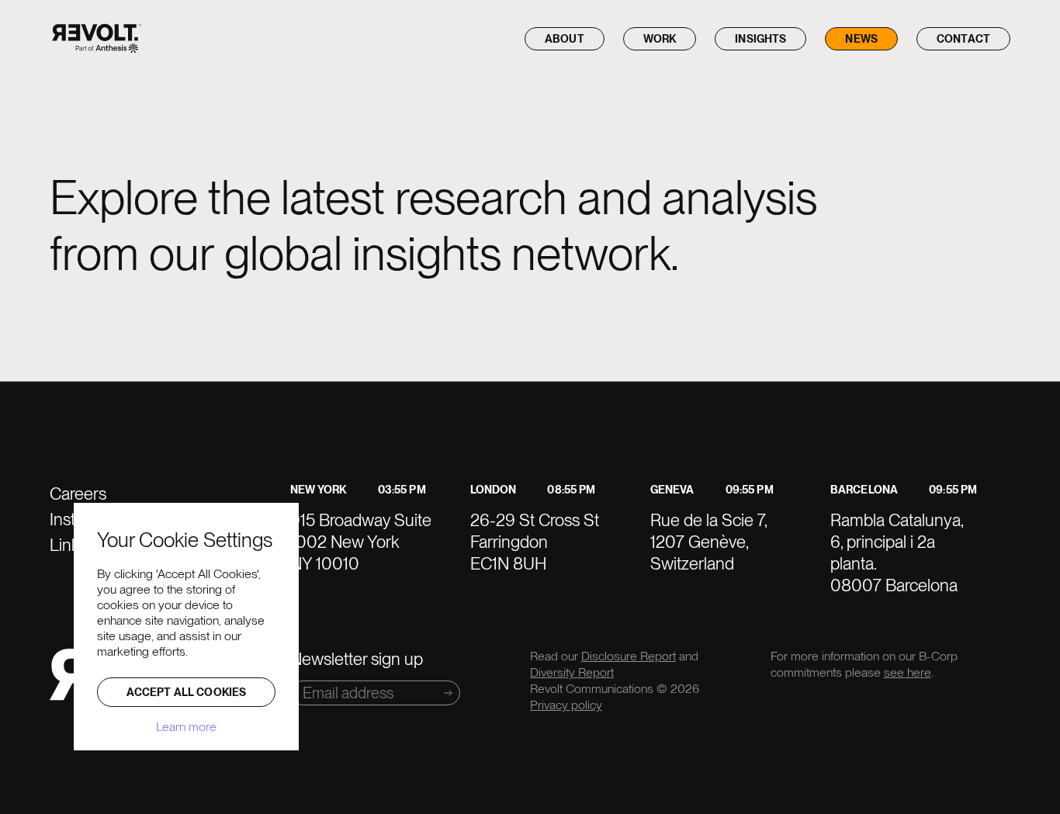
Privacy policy (566, 705)
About (564, 39)
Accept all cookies (186, 692)
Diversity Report (572, 672)
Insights (760, 39)
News (861, 39)
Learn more (186, 727)
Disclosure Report (628, 656)
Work (660, 39)
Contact (963, 39)
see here (907, 672)
